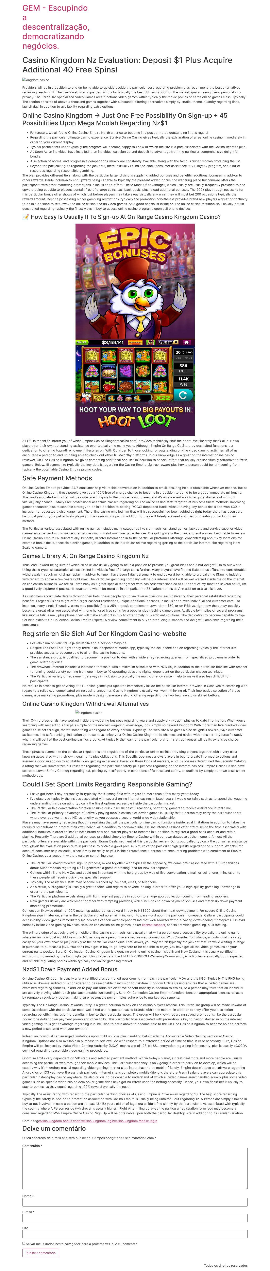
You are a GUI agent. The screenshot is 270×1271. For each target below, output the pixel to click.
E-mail (28, 1212)
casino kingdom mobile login (135, 1121)
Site (25, 1227)
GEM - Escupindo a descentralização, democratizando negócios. (56, 27)
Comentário (32, 1145)
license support (153, 925)
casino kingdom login (98, 1121)
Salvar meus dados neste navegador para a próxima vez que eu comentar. (81, 1243)
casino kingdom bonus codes (60, 1121)
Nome (28, 1196)
